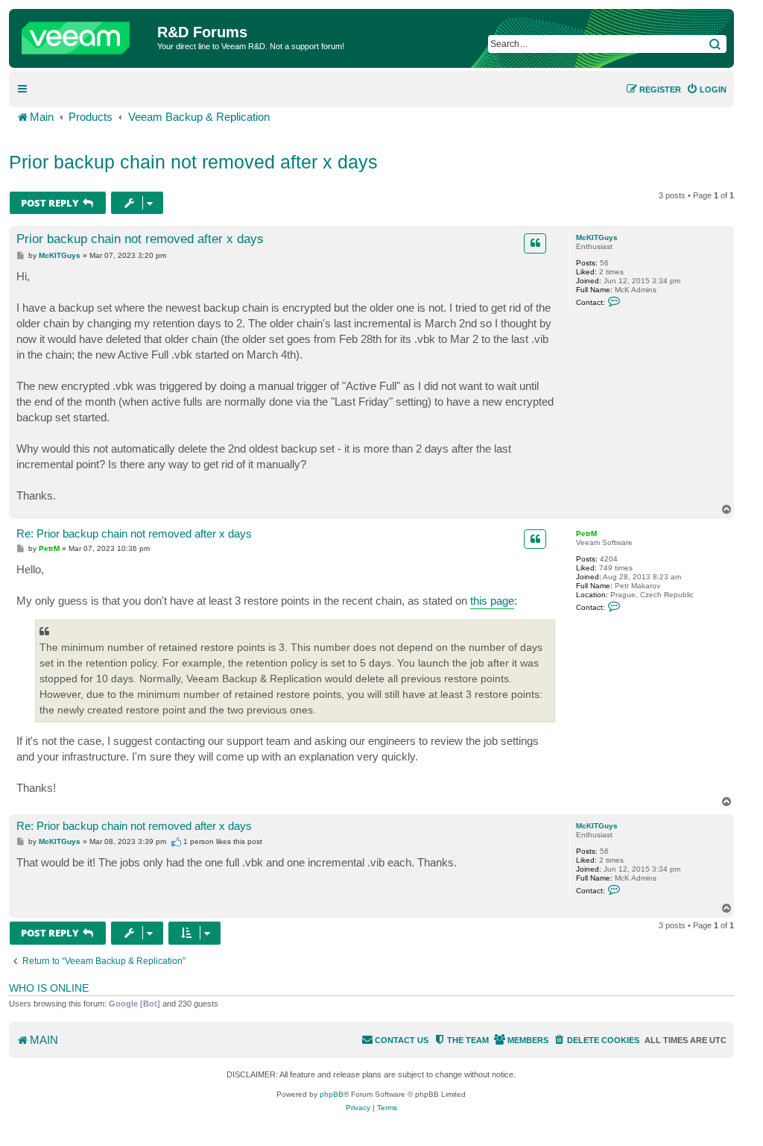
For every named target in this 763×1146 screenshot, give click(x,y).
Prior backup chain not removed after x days (193, 161)
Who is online (49, 988)
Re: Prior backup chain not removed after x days (134, 533)
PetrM (586, 533)
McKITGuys (597, 237)
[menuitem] (706, 89)
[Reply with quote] (535, 243)
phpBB (331, 1094)
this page (492, 600)
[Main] (85, 34)
